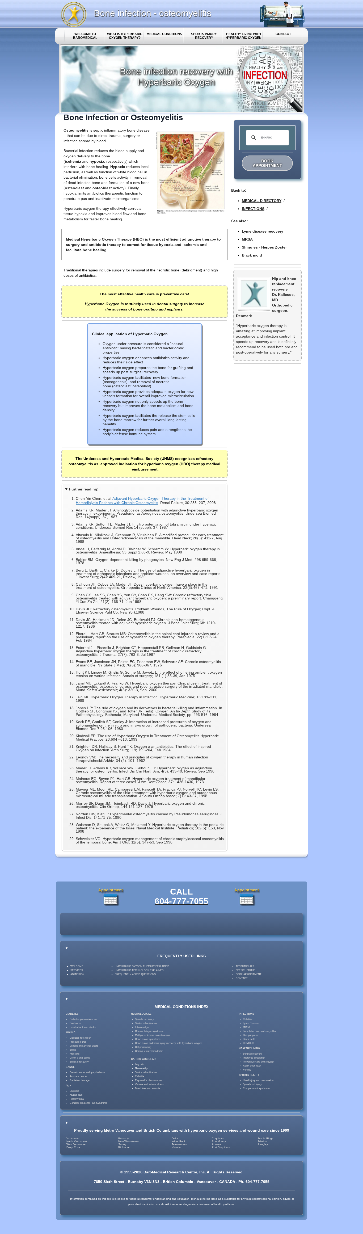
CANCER (71, 1067)
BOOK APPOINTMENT (267, 163)
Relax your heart (252, 1065)
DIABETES (72, 1014)
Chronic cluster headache (149, 1051)
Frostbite (74, 1053)
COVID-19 (248, 1043)
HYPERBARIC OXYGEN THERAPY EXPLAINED (142, 966)
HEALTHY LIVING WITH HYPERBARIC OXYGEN (243, 36)
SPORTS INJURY (249, 1075)
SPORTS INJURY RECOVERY (204, 36)
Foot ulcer (75, 1023)
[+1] (197, 924)
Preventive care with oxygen (258, 1061)
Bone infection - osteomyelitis (152, 13)
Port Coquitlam (221, 1147)
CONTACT (283, 34)
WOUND (70, 1032)
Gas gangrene (250, 1035)
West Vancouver (76, 1144)
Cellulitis (139, 1076)
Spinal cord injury (144, 1019)
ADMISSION (77, 974)
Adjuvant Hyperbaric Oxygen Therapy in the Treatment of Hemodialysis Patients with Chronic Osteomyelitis (142, 500)
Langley (263, 1144)
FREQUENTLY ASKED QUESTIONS (135, 974)
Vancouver (72, 1138)
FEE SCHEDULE (245, 970)
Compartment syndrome (256, 1088)
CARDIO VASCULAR (143, 1059)
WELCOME (76, 966)
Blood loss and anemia (147, 1088)
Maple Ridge (265, 1138)
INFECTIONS (253, 209)
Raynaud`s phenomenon (148, 1080)
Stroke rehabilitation (146, 1023)
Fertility (247, 1069)
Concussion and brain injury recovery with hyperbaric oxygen (168, 1043)
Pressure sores (78, 1041)
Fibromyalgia (77, 1099)
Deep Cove (73, 1147)
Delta (175, 1138)
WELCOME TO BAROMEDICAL (85, 36)
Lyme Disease (251, 1023)
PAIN (68, 1085)
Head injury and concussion (258, 1080)
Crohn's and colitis (80, 1057)
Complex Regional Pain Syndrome (88, 1103)
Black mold (252, 255)
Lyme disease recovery (262, 231)
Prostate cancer (78, 1076)
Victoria (176, 1147)
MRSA (247, 239)
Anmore (216, 1144)
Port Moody (219, 1141)
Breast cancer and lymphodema (87, 1072)
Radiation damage (80, 1080)
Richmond (124, 1147)
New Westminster (128, 1141)
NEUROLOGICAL (141, 1014)
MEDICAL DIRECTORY (261, 201)
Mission (262, 1141)
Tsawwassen (179, 1144)
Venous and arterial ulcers (84, 1045)
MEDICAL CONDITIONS (164, 34)
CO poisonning (143, 1047)
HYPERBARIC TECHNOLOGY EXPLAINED (139, 970)
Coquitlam (218, 1138)
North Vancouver (76, 1141)
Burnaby (123, 1138)
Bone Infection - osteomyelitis (259, 1031)
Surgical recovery (79, 1061)
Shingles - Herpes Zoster (264, 247)
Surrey (122, 1144)
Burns (73, 1049)
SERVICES (76, 970)
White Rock (178, 1141)
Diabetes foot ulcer (80, 1037)
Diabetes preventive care (83, 1019)
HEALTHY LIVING (249, 1048)
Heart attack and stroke (83, 1027)
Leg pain (74, 1091)
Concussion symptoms (148, 1039)
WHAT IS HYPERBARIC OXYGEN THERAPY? (124, 36)
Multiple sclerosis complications (152, 1035)
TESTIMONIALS (245, 966)
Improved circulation (254, 1057)
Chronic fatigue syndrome (149, 1031)
